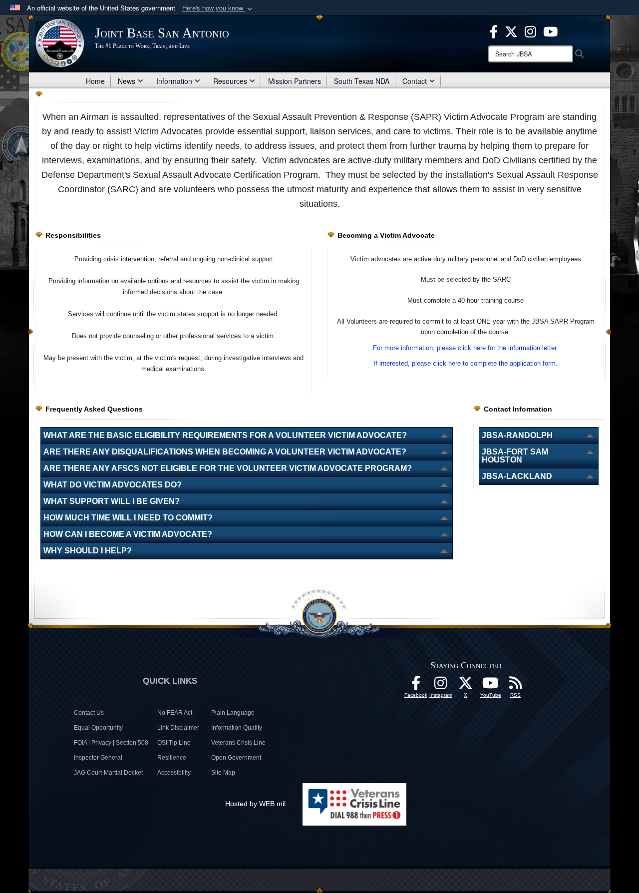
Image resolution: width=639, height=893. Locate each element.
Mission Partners (294, 81)
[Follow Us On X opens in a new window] (465, 686)
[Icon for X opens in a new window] (511, 30)
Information (174, 81)
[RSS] (515, 686)
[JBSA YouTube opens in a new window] (550, 30)
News (126, 81)
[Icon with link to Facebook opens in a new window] (494, 30)
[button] (218, 8)
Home (95, 81)
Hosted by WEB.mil (255, 804)
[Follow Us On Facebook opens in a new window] (415, 686)
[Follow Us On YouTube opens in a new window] (490, 686)
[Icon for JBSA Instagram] (440, 686)
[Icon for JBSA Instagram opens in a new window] (530, 30)
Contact (414, 81)
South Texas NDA (361, 81)
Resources (230, 81)
